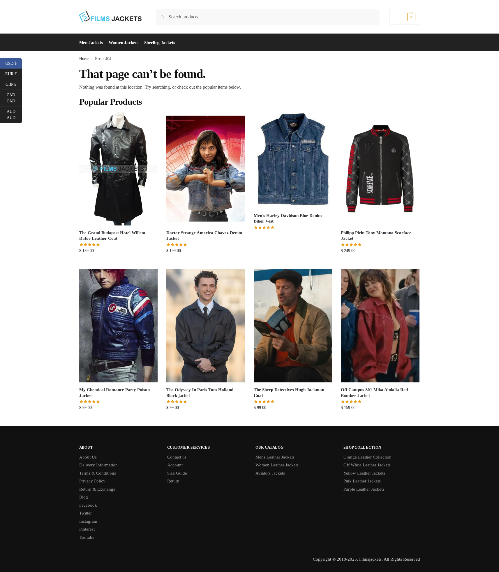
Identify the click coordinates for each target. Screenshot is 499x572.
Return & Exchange (97, 489)
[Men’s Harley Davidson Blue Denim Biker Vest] (293, 160)
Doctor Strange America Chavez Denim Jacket (204, 235)
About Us (88, 457)
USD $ (13, 63)
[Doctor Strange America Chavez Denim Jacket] (205, 168)
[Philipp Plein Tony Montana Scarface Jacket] (380, 168)
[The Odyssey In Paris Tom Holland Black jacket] (205, 325)
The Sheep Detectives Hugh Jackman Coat (289, 392)
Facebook (88, 505)
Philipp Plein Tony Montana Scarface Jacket (376, 235)
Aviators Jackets (270, 473)
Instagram (88, 521)
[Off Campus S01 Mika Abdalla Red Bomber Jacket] (380, 325)
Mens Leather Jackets (275, 457)
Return (173, 481)
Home (84, 59)
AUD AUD (14, 114)
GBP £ (14, 84)
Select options (118, 263)
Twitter (85, 513)
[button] (404, 17)
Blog (83, 497)
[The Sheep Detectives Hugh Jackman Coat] (293, 325)
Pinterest (87, 529)
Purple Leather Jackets (363, 489)
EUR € (13, 73)
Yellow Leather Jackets (364, 473)
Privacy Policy (92, 481)
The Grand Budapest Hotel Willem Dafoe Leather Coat (112, 235)
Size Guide (177, 473)
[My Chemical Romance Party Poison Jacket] (118, 325)
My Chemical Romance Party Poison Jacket (114, 392)
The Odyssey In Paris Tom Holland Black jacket (199, 392)
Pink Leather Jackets (362, 481)
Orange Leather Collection (367, 457)
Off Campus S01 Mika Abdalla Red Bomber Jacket (374, 392)
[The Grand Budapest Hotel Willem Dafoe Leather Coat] (118, 168)
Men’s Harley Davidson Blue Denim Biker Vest (288, 218)
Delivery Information (98, 465)
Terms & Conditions (97, 473)
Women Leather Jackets (277, 465)
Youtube (86, 537)
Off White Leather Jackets (367, 465)
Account (175, 465)
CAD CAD (14, 98)
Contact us (176, 457)
